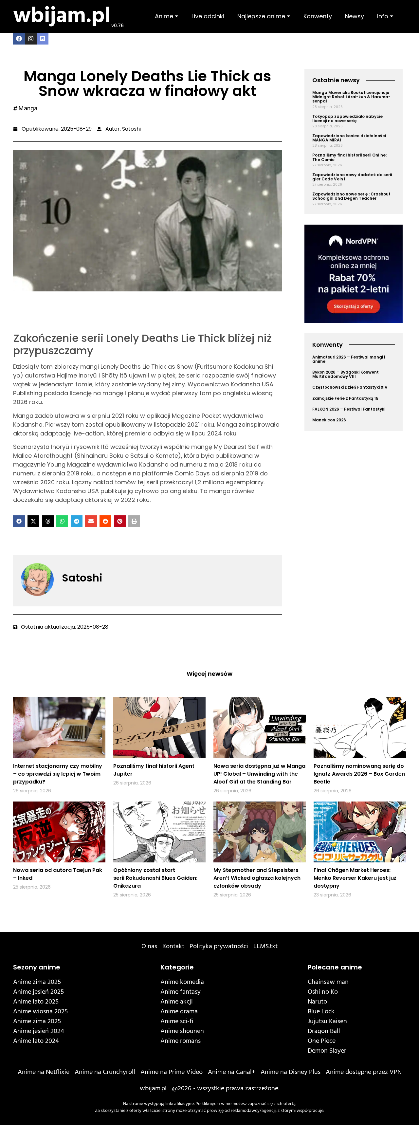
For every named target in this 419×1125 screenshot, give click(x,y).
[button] (19, 521)
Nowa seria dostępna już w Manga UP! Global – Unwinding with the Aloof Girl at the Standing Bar (259, 773)
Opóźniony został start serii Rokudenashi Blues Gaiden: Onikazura (155, 878)
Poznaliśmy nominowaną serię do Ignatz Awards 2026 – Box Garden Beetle (359, 773)
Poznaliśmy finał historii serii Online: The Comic (349, 157)
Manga (27, 108)
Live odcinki (207, 16)
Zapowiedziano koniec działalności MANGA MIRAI (349, 138)
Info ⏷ (385, 16)
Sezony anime (36, 967)
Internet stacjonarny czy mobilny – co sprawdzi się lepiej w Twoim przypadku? (57, 773)
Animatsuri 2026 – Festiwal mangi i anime (348, 359)
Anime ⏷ (166, 16)
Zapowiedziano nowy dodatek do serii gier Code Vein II (352, 177)
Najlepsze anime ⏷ (263, 16)
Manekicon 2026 (329, 420)
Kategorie (177, 967)
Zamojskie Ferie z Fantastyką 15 (345, 398)
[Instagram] (31, 39)
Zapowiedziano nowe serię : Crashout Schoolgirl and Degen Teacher (351, 196)
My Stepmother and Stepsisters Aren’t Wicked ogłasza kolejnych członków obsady (257, 878)
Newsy (354, 16)
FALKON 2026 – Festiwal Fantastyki (348, 409)
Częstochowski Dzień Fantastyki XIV (350, 387)
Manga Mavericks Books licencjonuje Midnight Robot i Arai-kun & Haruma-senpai (351, 97)
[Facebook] (19, 39)
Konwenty (317, 16)
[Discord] (42, 39)
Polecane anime (335, 967)
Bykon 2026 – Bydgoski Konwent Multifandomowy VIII (345, 374)
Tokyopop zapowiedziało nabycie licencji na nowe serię (347, 118)
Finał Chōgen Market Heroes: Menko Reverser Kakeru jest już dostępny (355, 878)
